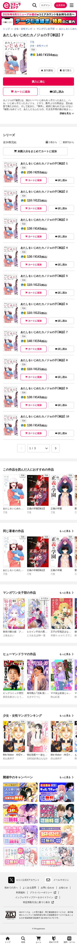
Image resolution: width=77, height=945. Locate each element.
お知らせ (63, 887)
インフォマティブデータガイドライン (34, 897)
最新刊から (68, 142)
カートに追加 (22, 91)
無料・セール (69, 942)
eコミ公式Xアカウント (24, 881)
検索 (23, 942)
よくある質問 (29, 887)
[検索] (34, 5)
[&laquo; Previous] (21, 448)
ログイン (45, 5)
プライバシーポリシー (43, 892)
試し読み (58, 91)
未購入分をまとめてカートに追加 (37, 151)
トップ (7, 942)
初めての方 (53, 942)
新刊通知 (48, 70)
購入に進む (38, 81)
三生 (32, 42)
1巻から (53, 142)
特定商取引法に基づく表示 (38, 902)
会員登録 (60, 5)
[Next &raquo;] (56, 448)
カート (38, 942)
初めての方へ (11, 887)
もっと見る (65, 531)
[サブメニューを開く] (71, 5)
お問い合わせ (47, 887)
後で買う (67, 70)
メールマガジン (61, 880)
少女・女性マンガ (39, 45)
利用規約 (20, 892)
